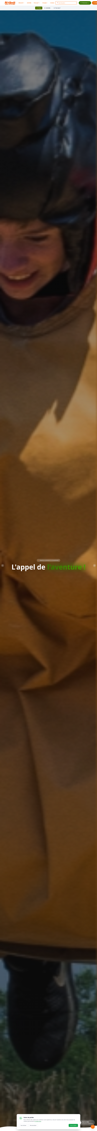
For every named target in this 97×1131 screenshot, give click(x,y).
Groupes (44, 3)
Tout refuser (23, 1125)
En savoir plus (38, 1121)
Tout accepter (73, 1125)
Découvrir (21, 3)
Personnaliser (33, 1125)
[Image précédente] (2, 565)
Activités (29, 3)
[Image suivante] (94, 565)
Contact (52, 3)
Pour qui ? (36, 3)
